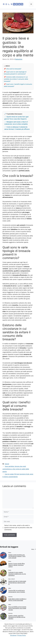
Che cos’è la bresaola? (13, 69)
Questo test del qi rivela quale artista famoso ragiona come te (17, 582)
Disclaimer (13, 635)
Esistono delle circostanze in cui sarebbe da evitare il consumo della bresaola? (16, 79)
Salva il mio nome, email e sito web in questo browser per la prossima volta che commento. (18, 528)
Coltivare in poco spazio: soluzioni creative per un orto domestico (17, 574)
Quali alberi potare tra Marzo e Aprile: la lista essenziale (17, 599)
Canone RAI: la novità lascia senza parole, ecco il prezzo (16, 591)
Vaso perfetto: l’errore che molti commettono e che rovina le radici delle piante (16, 469)
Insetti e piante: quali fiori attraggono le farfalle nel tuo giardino (16, 617)
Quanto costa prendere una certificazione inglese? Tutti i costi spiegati (17, 556)
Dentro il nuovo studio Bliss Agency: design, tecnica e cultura (16, 565)
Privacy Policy (22, 635)
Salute (7, 464)
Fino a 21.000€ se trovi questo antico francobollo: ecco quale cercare (17, 608)
